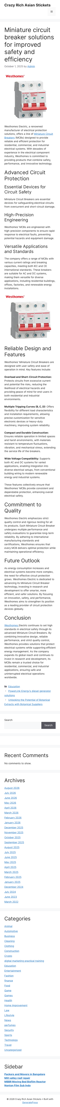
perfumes (10, 1025)
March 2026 (11, 812)
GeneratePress (30, 1102)
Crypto (8, 955)
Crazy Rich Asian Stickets (27, 5)
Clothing (9, 946)
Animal (8, 926)
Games (8, 995)
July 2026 (10, 792)
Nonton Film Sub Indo (17, 1085)
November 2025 (13, 832)
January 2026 (12, 822)
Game (7, 990)
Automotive (11, 931)
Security (9, 1030)
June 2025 (10, 857)
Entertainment (12, 970)
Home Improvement (15, 1005)
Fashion (9, 975)
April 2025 (10, 867)
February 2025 (12, 877)
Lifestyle (9, 1015)
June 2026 (10, 797)
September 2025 (14, 842)
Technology (11, 1040)
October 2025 (12, 837)
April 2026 (10, 807)
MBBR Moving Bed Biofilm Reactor (25, 1081)
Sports (8, 1035)
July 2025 (10, 852)
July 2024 (10, 891)
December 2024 (13, 886)
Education (14, 686)
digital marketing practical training (24, 960)
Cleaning (9, 941)
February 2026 (13, 817)
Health (8, 1000)
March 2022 (11, 901)
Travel (8, 1045)
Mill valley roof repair (17, 1078)
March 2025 (11, 872)
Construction (11, 951)
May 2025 (10, 862)
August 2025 (11, 847)
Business (9, 936)
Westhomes (11, 625)
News (7, 1020)
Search (8, 720)
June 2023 (10, 896)
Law (6, 1010)
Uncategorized (13, 1049)
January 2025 (12, 882)
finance (8, 980)
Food (7, 985)
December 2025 (13, 827)
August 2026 (12, 788)
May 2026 (10, 802)
